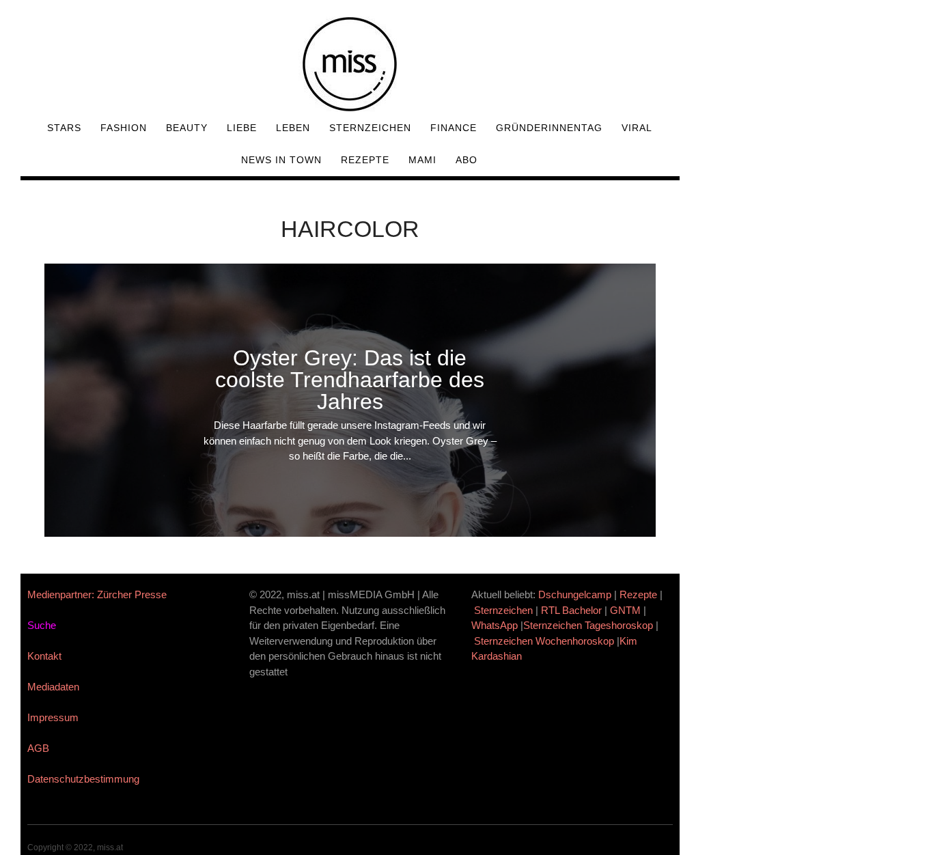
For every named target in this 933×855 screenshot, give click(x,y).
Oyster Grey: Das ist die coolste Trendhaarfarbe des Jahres (349, 380)
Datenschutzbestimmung (83, 779)
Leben (293, 127)
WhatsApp (494, 625)
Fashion (123, 127)
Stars (64, 127)
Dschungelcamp (574, 594)
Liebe (242, 127)
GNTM (625, 610)
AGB (38, 748)
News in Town (281, 159)
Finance (453, 127)
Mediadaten (53, 686)
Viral (637, 127)
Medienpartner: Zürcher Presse (97, 594)
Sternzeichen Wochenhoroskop (544, 641)
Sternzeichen (370, 127)
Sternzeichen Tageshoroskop (588, 625)
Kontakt (44, 656)
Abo (466, 159)
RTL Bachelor (571, 610)
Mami (422, 159)
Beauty (187, 127)
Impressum (53, 717)
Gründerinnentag (549, 127)
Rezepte (365, 159)
